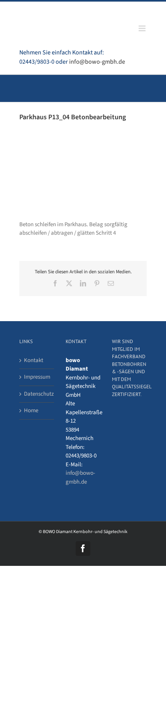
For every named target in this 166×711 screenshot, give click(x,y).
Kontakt (33, 360)
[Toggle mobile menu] (143, 28)
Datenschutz (37, 394)
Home (31, 410)
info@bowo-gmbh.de (97, 62)
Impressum (37, 377)
